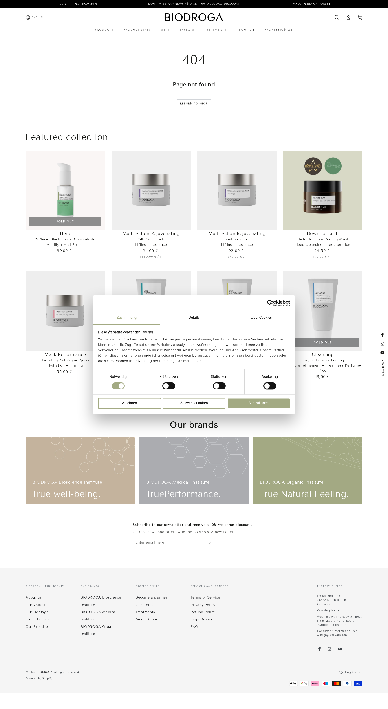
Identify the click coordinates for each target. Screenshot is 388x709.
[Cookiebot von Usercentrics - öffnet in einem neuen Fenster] (270, 303)
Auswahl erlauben (194, 403)
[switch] (168, 385)
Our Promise (37, 626)
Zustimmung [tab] (127, 317)
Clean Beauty (37, 619)
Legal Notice (202, 619)
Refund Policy (203, 612)
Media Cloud (147, 619)
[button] (336, 17)
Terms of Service (205, 597)
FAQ (194, 626)
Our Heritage (37, 612)
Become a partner (152, 597)
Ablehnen (129, 403)
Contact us (145, 605)
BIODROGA (45, 672)
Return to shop (194, 104)
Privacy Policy (203, 605)
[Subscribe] (211, 543)
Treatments (145, 612)
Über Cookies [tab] (261, 317)
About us (34, 597)
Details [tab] (194, 317)
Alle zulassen (259, 403)
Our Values (35, 605)
